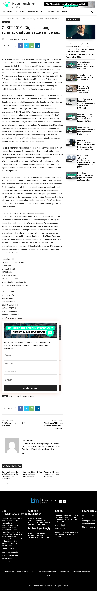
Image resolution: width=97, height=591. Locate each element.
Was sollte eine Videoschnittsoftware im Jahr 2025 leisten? (66, 527)
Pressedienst (12, 39)
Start (3, 19)
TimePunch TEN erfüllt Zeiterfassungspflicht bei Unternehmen (52, 426)
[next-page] (7, 483)
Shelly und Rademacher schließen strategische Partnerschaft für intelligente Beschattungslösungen (39, 521)
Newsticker (11, 19)
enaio (18, 396)
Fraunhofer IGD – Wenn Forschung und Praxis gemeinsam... (52, 474)
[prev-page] (3, 483)
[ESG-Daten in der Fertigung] (80, 32)
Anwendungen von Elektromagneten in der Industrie (85, 77)
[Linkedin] (37, 45)
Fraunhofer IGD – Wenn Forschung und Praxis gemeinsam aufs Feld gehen (38, 535)
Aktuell (69, 38)
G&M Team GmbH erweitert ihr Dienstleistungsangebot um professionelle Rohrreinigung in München (66, 518)
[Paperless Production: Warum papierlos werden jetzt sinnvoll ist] (71, 175)
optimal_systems (28, 396)
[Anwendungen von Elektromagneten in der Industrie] (71, 77)
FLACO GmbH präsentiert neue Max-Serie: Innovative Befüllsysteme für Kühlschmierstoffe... (86, 144)
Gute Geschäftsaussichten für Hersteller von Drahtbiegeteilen (32, 474)
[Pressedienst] (3, 39)
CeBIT (11, 396)
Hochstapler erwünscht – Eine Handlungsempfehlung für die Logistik (66, 534)
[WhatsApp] (31, 45)
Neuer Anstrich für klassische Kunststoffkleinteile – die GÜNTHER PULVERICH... (86, 103)
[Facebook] (20, 45)
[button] (92, 12)
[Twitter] (26, 45)
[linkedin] (23, 453)
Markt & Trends (69, 131)
